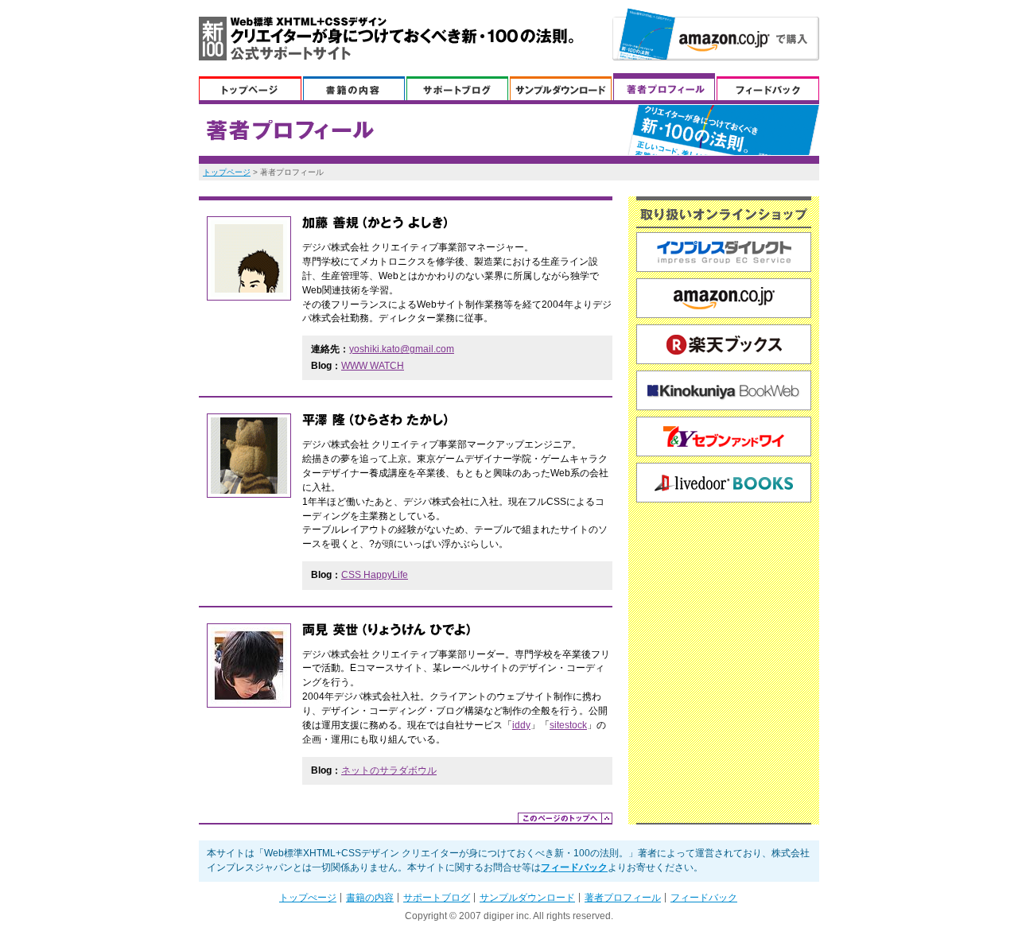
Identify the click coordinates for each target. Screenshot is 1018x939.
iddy (521, 725)
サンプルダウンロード (561, 86)
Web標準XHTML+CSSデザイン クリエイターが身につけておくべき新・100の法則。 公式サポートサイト (386, 38)
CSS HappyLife (374, 574)
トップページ (227, 172)
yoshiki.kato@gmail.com (401, 349)
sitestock (568, 725)
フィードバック (768, 86)
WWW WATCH (372, 365)
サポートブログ (457, 86)
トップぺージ (250, 86)
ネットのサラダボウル (389, 770)
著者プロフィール (664, 86)
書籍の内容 (354, 86)
